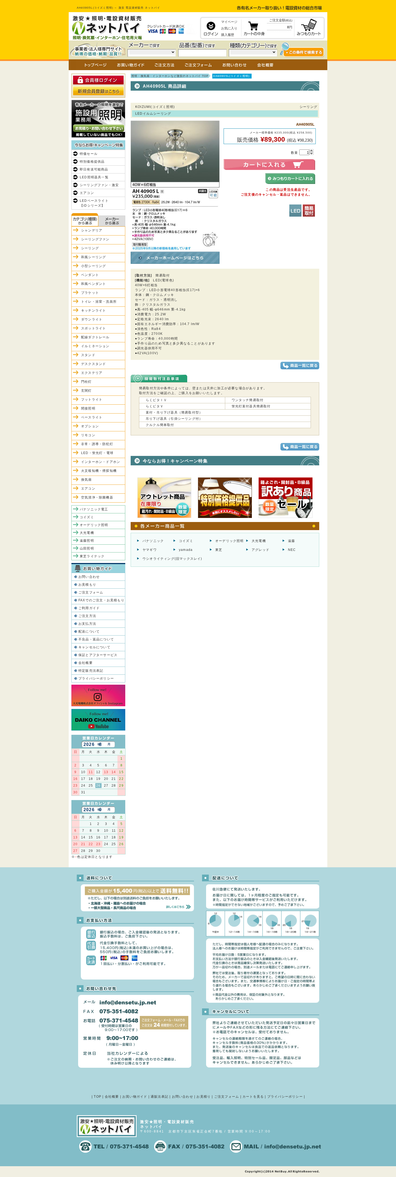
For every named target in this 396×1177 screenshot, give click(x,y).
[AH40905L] (175, 247)
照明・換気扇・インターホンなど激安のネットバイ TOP (170, 75)
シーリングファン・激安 (99, 185)
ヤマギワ (150, 550)
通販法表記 (159, 1096)
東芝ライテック (92, 556)
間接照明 (88, 408)
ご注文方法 (87, 616)
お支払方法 (87, 624)
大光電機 (259, 541)
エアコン (87, 193)
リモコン (88, 435)
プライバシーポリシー (96, 678)
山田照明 (87, 548)
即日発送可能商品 (94, 169)
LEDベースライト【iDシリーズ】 (94, 203)
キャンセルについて (94, 647)
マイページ (229, 22)
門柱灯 (86, 382)
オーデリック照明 (229, 541)
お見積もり (87, 584)
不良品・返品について (96, 639)
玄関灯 (86, 391)
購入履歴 (227, 35)
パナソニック (153, 541)
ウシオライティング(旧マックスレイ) (172, 559)
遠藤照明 (87, 541)
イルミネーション (95, 346)
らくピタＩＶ (156, 400)
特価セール (89, 154)
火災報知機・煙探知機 (99, 471)
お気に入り (229, 28)
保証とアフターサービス (97, 655)
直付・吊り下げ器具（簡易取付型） (174, 412)
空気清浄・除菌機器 (97, 497)
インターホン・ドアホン (100, 462)
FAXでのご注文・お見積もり (101, 600)
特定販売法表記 (90, 671)
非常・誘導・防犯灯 (97, 444)
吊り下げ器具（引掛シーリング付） (174, 419)
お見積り (203, 1096)
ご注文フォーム (90, 592)
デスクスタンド (93, 364)
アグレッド (260, 550)
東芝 (218, 550)
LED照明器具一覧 (94, 177)
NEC (292, 550)
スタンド (88, 355)
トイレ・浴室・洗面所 (99, 301)
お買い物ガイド (134, 1096)
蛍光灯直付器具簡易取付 (251, 406)
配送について (89, 631)
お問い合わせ (89, 577)
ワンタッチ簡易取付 (248, 400)
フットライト (91, 399)
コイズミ (186, 541)
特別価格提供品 (92, 161)
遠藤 (291, 541)
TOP (97, 1096)
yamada (186, 550)
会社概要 (85, 663)
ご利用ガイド (89, 608)
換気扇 (86, 480)
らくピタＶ (155, 406)
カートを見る (253, 1096)
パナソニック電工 (94, 509)
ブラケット (90, 293)
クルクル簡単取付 (160, 425)
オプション (90, 426)
